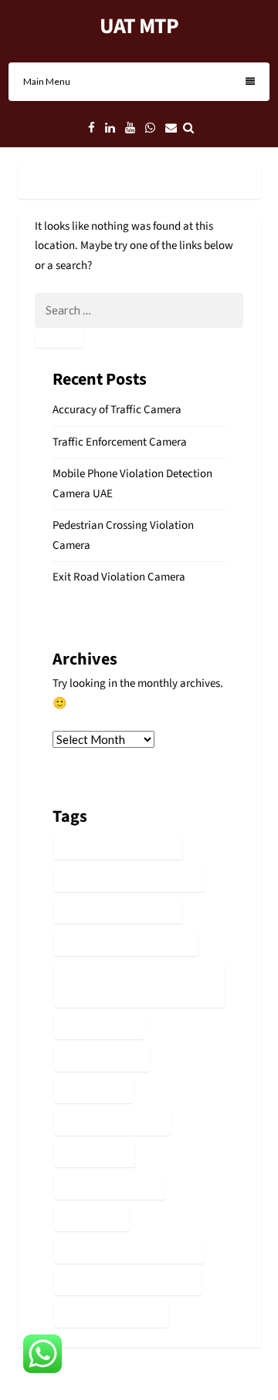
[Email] (171, 128)
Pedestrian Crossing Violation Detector (129, 985)
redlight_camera (99, 1026)
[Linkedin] (110, 128)
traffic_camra (92, 1218)
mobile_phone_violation (118, 911)
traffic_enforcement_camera (128, 1282)
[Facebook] (91, 128)
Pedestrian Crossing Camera (126, 942)
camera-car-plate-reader (118, 847)
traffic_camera (95, 1154)
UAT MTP (139, 26)
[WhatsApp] (150, 128)
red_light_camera (102, 1058)
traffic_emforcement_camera (129, 1250)
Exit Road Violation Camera (119, 577)
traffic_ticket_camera (111, 1314)
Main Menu (46, 81)
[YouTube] (130, 128)
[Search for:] (139, 311)
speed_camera (94, 1090)
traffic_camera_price (110, 1186)
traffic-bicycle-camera (112, 1122)
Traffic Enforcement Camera (120, 442)
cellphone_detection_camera (129, 878)
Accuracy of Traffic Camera (117, 410)
